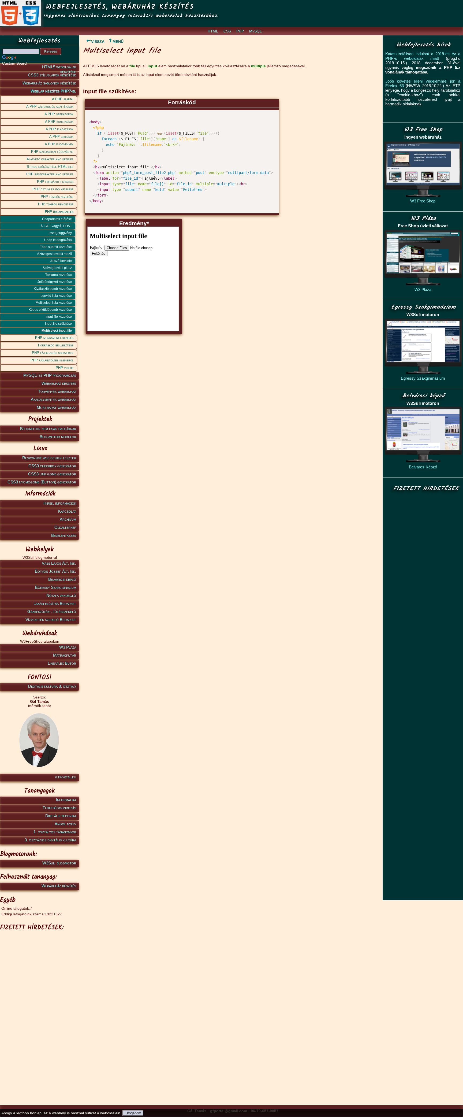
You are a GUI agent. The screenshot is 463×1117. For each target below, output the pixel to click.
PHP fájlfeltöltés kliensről (52, 360)
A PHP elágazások (59, 129)
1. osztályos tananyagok (54, 832)
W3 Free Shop (422, 201)
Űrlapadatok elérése (57, 219)
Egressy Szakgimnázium (55, 587)
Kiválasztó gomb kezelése (53, 289)
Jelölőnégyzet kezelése (55, 282)
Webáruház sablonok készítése (49, 83)
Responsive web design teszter (49, 458)
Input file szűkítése (58, 324)
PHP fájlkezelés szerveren (52, 353)
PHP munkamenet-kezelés (54, 338)
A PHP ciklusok (61, 137)
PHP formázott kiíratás (55, 182)
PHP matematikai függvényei (52, 152)
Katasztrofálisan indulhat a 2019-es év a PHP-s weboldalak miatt (422, 56)
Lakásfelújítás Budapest (54, 603)
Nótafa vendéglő (61, 595)
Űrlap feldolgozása (58, 240)
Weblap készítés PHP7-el (53, 91)
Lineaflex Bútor (62, 663)
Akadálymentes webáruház (53, 399)
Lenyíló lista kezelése (56, 296)
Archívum (68, 519)
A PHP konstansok (59, 122)
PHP (240, 31)
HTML (213, 31)
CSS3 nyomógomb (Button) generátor (42, 482)
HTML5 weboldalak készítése (59, 68)
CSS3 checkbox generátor (52, 466)
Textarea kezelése (58, 275)
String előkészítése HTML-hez (50, 167)
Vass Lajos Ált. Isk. (59, 563)
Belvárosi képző (62, 579)
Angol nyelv (65, 824)
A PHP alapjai (62, 99)
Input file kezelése (59, 317)
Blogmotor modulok (58, 436)
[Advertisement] (38, 1013)
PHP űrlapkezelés (59, 212)
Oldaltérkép (65, 527)
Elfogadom (133, 1113)
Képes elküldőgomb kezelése (50, 310)
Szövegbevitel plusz (57, 268)
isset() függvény (60, 233)
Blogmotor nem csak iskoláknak (48, 428)
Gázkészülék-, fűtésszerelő (51, 611)
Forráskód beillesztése (55, 345)
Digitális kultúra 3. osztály (52, 686)
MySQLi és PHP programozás (49, 375)
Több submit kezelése (56, 247)
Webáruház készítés (59, 383)
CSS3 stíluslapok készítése (52, 75)
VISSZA (97, 41)
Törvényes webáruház (57, 391)
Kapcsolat (67, 511)
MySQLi (256, 31)
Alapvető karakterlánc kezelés (50, 159)
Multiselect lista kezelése (54, 303)
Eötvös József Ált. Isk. (55, 571)
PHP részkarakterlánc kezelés (49, 174)
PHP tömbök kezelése (57, 197)
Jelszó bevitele (61, 261)
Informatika (66, 799)
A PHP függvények (59, 144)
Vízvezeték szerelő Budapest (50, 619)
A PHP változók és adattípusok (49, 107)
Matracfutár (64, 655)
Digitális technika (60, 815)
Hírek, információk (59, 503)
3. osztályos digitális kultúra (50, 840)
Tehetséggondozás (59, 807)
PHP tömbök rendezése (55, 204)
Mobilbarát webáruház (56, 407)
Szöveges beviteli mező (54, 254)
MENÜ (118, 41)
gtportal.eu (65, 777)
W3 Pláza (67, 647)
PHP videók (64, 368)
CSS (227, 31)
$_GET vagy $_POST (56, 226)
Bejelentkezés (63, 535)
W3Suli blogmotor (59, 863)
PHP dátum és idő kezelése (52, 189)
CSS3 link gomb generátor (52, 474)
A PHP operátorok (58, 114)
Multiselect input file (57, 330)
